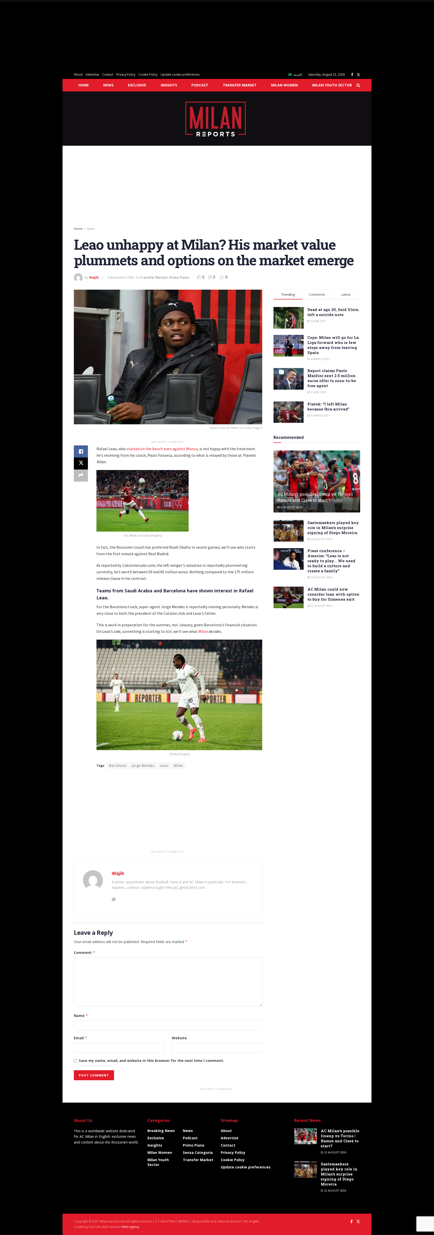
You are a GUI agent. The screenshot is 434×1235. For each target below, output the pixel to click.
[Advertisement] (150, 35)
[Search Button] (358, 85)
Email (80, 1038)
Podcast (199, 85)
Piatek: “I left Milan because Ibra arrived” (328, 406)
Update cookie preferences (180, 74)
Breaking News (161, 1130)
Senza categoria (198, 1152)
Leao (164, 765)
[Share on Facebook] (81, 451)
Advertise (92, 74)
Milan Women (284, 85)
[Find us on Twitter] (358, 74)
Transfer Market (240, 85)
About (78, 74)
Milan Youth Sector (332, 85)
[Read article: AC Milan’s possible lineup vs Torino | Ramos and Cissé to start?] (317, 481)
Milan (203, 631)
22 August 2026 (291, 507)
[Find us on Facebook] (352, 74)
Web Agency (130, 1227)
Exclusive (137, 85)
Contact (107, 74)
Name (81, 1015)
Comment (84, 952)
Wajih (94, 277)
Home (83, 85)
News (108, 85)
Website (179, 1038)
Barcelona (117, 765)
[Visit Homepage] (217, 118)
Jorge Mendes (143, 765)
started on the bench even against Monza (162, 448)
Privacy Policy (125, 74)
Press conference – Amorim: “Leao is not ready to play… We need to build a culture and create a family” (331, 560)
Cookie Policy (147, 74)
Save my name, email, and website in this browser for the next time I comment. (151, 1060)
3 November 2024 (120, 277)
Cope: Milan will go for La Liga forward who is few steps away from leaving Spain (333, 345)
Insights (169, 85)
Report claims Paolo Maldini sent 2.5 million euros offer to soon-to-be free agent (331, 378)
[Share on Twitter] (81, 463)
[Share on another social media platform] (81, 476)
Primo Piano (179, 277)
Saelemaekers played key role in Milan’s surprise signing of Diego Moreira (333, 527)
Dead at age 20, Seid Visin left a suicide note (333, 312)
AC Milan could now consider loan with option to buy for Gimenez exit (333, 594)
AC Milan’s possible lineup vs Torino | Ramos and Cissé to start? (315, 497)
